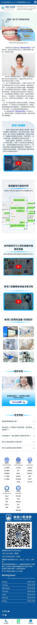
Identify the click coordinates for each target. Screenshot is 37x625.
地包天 (30, 479)
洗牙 (18, 470)
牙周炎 (18, 507)
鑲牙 (7, 502)
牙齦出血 (18, 502)
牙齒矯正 (29, 468)
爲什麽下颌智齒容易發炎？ (23, 48)
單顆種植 (6, 473)
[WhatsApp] (31, 620)
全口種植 (6, 479)
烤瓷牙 (7, 504)
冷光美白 (18, 468)
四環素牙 (18, 476)
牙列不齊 (29, 482)
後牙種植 (6, 470)
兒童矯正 (29, 470)
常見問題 (18, 479)
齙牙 (30, 476)
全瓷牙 (7, 496)
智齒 (26, 43)
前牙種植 (6, 468)
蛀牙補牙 (18, 496)
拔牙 (18, 504)
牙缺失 (7, 499)
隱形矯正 (29, 473)
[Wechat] (18, 620)
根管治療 (18, 510)
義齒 (7, 507)
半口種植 (6, 476)
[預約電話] (6, 620)
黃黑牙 (18, 473)
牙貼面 (18, 482)
